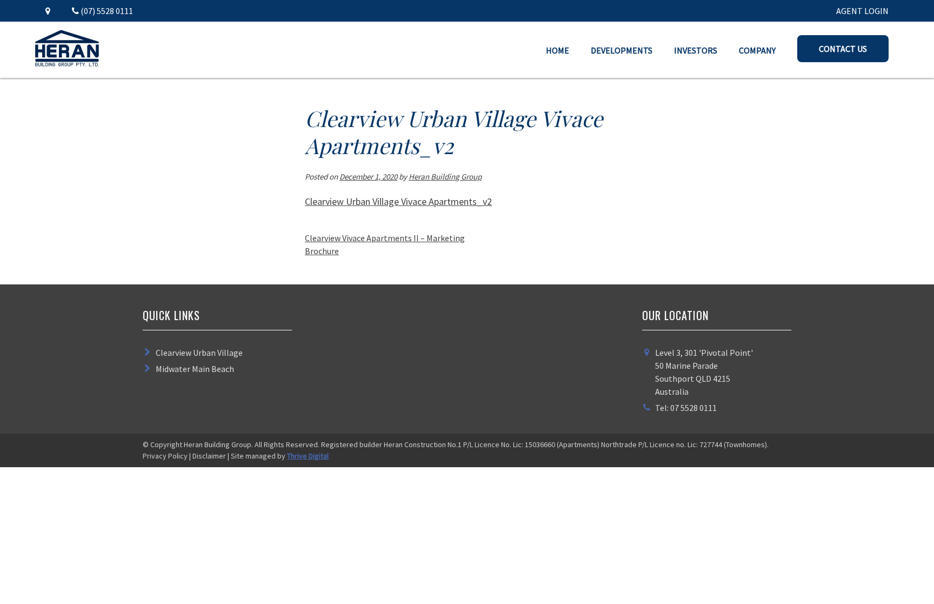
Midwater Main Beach (195, 368)
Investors (695, 50)
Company (757, 50)
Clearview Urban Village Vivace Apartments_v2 (398, 201)
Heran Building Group (445, 176)
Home (557, 50)
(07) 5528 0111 (106, 10)
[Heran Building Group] (67, 63)
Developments (621, 50)
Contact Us (843, 48)
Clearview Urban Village (199, 352)
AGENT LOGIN (862, 10)
